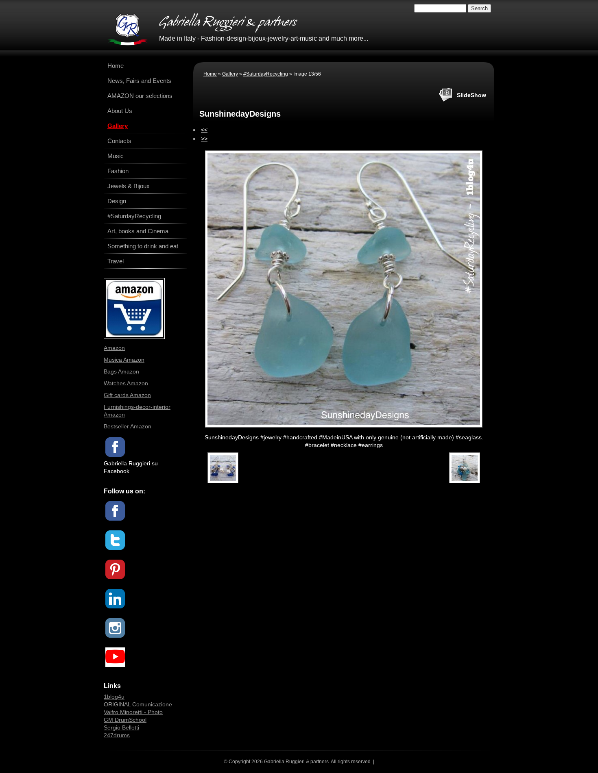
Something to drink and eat (142, 246)
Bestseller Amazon (127, 426)
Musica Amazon (124, 359)
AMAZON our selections (139, 95)
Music (115, 155)
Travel (115, 261)
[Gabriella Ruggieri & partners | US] (128, 29)
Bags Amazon (121, 371)
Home (210, 74)
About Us (119, 110)
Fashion (118, 170)
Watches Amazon (126, 383)
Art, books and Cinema (137, 231)
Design (116, 201)
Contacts (119, 140)
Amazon (114, 348)
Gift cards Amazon (127, 395)
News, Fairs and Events (139, 80)
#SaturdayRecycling (265, 74)
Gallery (230, 74)
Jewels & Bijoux (128, 185)
